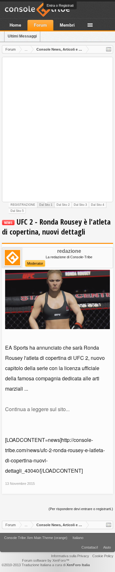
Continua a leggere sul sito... (37, 409)
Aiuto (107, 547)
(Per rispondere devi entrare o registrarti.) (81, 509)
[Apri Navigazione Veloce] (108, 49)
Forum (40, 25)
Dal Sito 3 (80, 204)
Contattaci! (89, 547)
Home (15, 25)
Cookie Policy (102, 556)
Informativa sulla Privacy (70, 556)
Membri (67, 25)
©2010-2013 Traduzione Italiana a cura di (46, 565)
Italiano (78, 538)
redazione (69, 251)
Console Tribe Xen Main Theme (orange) (35, 538)
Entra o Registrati (60, 5)
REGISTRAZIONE (23, 204)
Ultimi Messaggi (22, 36)
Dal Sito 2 (63, 204)
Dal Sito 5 (17, 210)
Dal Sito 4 (97, 204)
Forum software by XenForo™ (45, 560)
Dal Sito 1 (45, 204)
